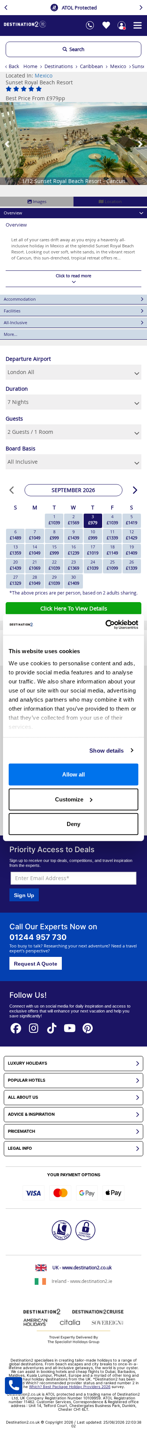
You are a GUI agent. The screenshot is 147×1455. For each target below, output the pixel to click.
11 (112, 534)
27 (15, 580)
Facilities (12, 311)
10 (92, 534)
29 (54, 580)
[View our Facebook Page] (16, 1026)
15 (54, 550)
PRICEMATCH (21, 1131)
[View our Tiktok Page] (52, 1026)
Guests (14, 418)
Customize (69, 799)
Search (75, 49)
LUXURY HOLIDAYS (27, 1063)
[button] (7, 143)
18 (112, 550)
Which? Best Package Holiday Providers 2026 (69, 1386)
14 (34, 550)
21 (34, 565)
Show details (106, 750)
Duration (17, 388)
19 (131, 550)
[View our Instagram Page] (34, 1026)
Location (113, 201)
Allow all (73, 774)
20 (15, 565)
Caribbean (91, 66)
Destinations (58, 66)
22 (54, 565)
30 (73, 580)
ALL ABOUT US (23, 1097)
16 (73, 550)
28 (34, 580)
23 (73, 565)
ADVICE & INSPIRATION (31, 1114)
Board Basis (20, 448)
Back (14, 66)
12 (131, 534)
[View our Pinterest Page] (88, 1026)
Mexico (118, 66)
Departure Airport (28, 358)
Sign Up (24, 895)
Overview (13, 213)
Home (30, 66)
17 (92, 550)
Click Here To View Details (73, 608)
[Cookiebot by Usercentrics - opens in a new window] (105, 624)
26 (131, 565)
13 (15, 550)
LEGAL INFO (20, 1148)
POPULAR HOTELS (26, 1080)
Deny (73, 824)
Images (39, 201)
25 (112, 565)
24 (92, 565)
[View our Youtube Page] (69, 1026)
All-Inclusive (15, 322)
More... (10, 334)
